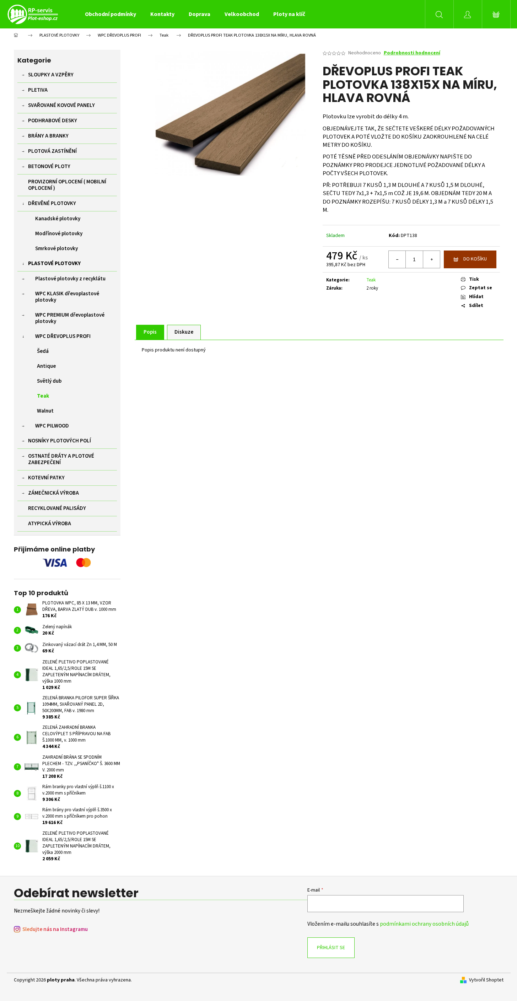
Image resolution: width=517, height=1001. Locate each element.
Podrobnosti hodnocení (412, 53)
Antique (46, 366)
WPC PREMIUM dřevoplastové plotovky (69, 318)
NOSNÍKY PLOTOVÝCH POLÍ (59, 441)
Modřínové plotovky (58, 233)
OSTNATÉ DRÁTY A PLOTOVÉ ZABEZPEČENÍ (61, 459)
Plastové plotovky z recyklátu (70, 278)
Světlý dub (49, 381)
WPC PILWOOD (52, 426)
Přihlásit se (331, 947)
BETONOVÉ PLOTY (49, 166)
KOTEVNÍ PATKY (46, 477)
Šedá (43, 351)
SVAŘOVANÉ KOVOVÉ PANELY (61, 105)
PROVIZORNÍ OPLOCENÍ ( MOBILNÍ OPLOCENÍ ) (67, 185)
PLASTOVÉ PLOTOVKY (54, 263)
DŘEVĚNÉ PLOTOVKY (52, 203)
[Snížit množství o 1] (397, 259)
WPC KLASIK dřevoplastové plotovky (67, 297)
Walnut (45, 411)
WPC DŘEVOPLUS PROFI (63, 336)
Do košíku (475, 259)
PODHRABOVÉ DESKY (52, 120)
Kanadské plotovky (57, 218)
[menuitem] (110, 14)
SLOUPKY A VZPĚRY (51, 75)
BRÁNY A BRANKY (48, 136)
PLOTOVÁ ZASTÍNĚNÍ (52, 151)
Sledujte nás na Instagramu (55, 929)
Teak (43, 396)
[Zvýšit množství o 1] (431, 259)
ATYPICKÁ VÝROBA (49, 523)
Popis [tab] (150, 332)
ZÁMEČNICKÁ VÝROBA (53, 493)
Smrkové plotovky (56, 248)
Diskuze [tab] (183, 332)
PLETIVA (38, 90)
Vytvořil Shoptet (486, 980)
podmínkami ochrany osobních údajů (424, 924)
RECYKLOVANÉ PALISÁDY (57, 508)
